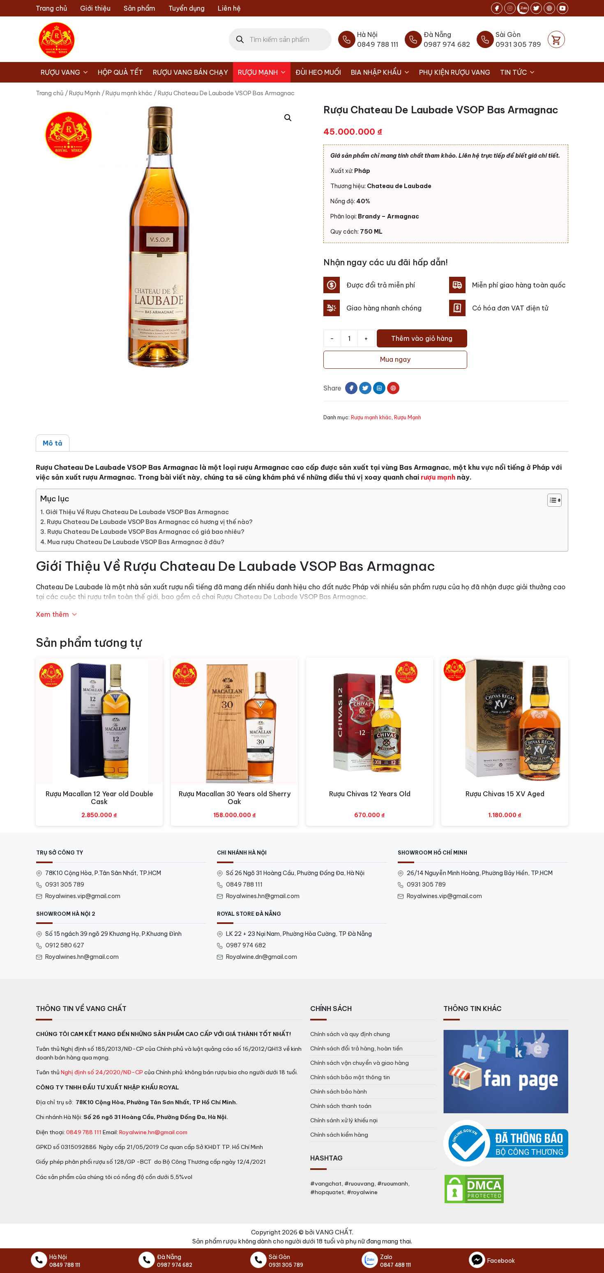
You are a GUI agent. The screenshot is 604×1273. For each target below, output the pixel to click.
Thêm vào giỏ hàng (421, 338)
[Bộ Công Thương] (505, 1143)
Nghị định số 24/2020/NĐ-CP (102, 1072)
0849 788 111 (244, 884)
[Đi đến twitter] (536, 8)
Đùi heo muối (318, 72)
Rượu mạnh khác (129, 93)
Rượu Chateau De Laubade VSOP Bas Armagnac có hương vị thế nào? (150, 522)
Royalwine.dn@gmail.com (261, 956)
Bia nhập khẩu (376, 72)
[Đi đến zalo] (523, 8)
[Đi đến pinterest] (549, 8)
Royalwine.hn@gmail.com (153, 1132)
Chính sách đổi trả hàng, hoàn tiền (356, 1048)
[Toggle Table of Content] (550, 500)
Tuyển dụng (186, 8)
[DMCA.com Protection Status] (474, 1188)
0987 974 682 (246, 945)
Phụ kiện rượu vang (454, 72)
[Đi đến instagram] (510, 8)
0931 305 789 (64, 884)
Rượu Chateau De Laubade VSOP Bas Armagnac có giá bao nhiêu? (145, 531)
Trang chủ (51, 8)
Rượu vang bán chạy (190, 72)
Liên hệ (229, 8)
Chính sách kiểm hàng (339, 1134)
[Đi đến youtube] (562, 8)
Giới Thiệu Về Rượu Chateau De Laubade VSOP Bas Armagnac (137, 512)
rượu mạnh (438, 477)
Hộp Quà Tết (120, 72)
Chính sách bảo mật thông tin (350, 1077)
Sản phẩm (139, 8)
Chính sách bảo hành (338, 1091)
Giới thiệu (95, 8)
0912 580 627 (64, 945)
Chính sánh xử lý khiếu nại (344, 1120)
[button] (288, 117)
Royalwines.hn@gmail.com (263, 896)
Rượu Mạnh (258, 72)
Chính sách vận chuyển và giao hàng (359, 1062)
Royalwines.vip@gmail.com (82, 896)
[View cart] (556, 39)
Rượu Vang (60, 72)
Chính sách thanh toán (340, 1106)
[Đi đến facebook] (497, 8)
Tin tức (513, 72)
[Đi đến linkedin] (379, 388)
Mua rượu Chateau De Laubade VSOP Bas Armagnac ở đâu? (135, 542)
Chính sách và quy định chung (350, 1034)
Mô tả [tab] (52, 443)
